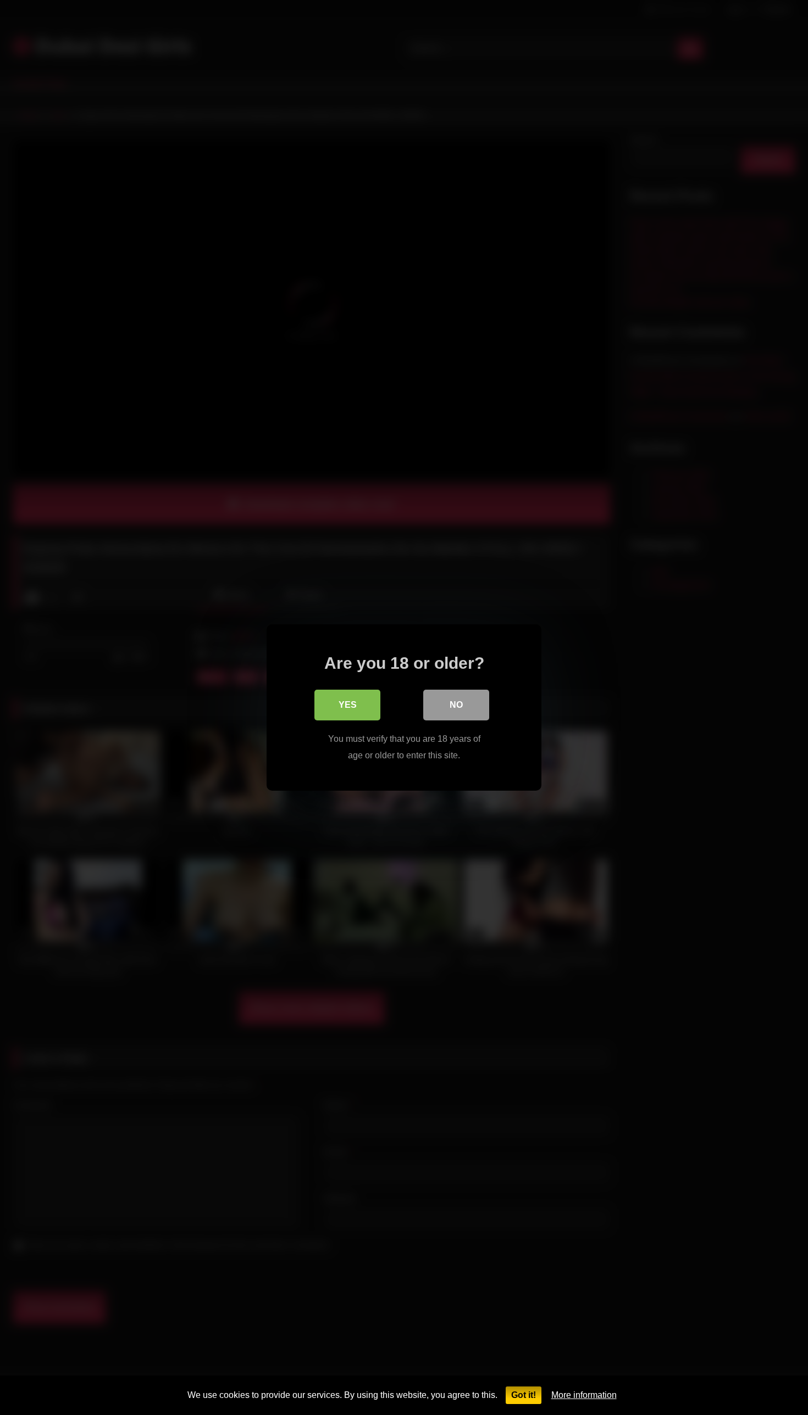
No (456, 704)
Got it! (523, 1395)
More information (584, 1395)
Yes (348, 704)
